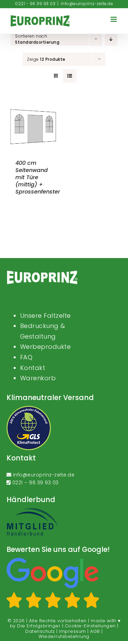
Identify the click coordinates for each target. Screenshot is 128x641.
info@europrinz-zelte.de (87, 3)
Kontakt (32, 368)
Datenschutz (40, 631)
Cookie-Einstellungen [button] (90, 626)
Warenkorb (38, 378)
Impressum (72, 631)
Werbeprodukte (45, 346)
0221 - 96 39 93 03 (35, 3)
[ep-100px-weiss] (42, 272)
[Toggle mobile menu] (114, 19)
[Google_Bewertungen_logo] (52, 560)
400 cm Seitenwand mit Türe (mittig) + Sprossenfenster (37, 177)
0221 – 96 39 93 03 (35, 482)
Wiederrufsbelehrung (64, 636)
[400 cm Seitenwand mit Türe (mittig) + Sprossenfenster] (33, 107)
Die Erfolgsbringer (38, 626)
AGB (95, 631)
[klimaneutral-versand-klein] (28, 408)
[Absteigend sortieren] (111, 39)
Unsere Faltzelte (45, 315)
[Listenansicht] (69, 76)
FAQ (26, 357)
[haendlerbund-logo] (32, 510)
